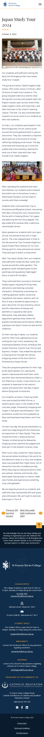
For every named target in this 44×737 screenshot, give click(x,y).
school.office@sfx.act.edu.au (22, 596)
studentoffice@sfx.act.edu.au (22, 634)
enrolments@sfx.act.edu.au (22, 651)
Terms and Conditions (22, 728)
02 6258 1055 (22, 594)
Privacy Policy (22, 723)
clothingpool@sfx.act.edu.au (22, 670)
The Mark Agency (22, 733)
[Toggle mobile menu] (40, 4)
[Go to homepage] (12, 4)
